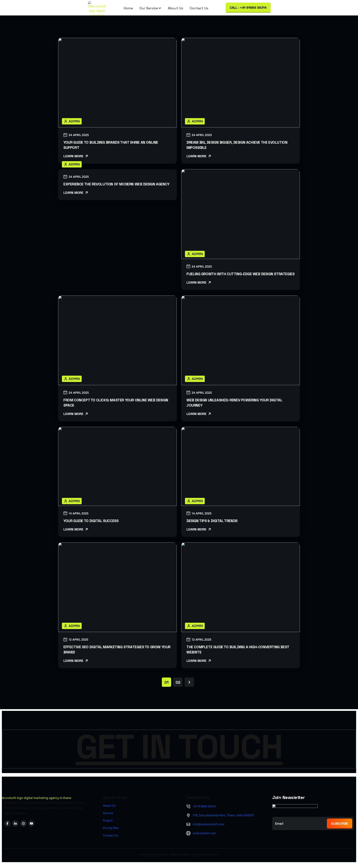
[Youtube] (31, 823)
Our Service (149, 8)
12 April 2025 (78, 639)
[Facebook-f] (7, 823)
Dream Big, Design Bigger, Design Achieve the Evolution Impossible (236, 145)
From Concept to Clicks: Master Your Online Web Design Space (115, 403)
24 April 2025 (79, 135)
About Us (175, 8)
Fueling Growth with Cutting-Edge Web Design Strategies (240, 273)
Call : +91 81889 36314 (248, 7)
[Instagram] (23, 823)
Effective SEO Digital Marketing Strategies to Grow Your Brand (116, 650)
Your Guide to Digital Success (90, 520)
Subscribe (339, 823)
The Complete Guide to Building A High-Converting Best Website (237, 650)
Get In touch (179, 747)
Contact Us (199, 8)
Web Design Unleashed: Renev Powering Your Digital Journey (234, 403)
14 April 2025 (78, 513)
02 (178, 682)
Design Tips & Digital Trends (212, 520)
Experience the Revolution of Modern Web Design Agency (116, 184)
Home (128, 8)
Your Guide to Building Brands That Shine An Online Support (110, 145)
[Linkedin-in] (15, 823)
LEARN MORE (73, 156)
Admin (74, 121)
